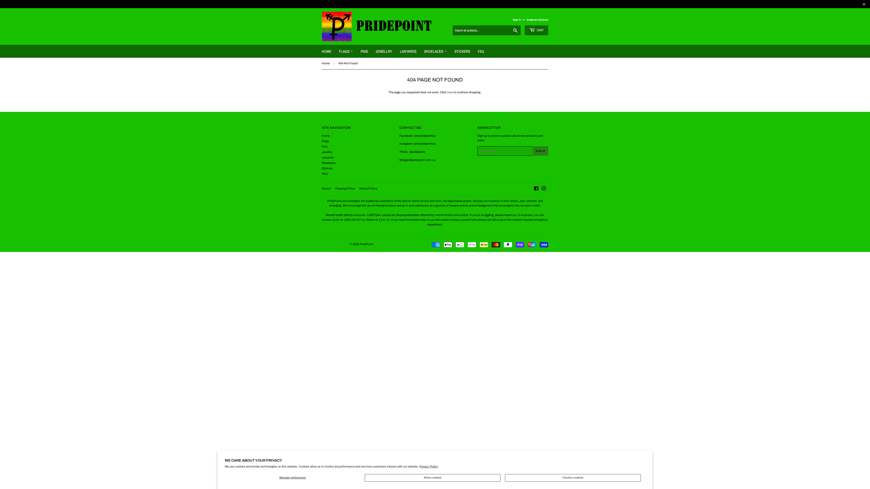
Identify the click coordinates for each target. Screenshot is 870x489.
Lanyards (408, 51)
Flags (344, 51)
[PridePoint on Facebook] (536, 189)
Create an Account (537, 19)
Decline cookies (573, 477)
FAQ (481, 51)
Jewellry (384, 51)
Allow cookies (433, 477)
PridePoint (366, 244)
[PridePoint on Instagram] (543, 189)
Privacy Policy (428, 466)
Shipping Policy (345, 188)
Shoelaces (434, 51)
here (450, 92)
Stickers (462, 51)
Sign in (517, 19)
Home (326, 51)
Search (326, 188)
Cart (540, 30)
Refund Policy (368, 188)
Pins (364, 51)
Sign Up (540, 151)
